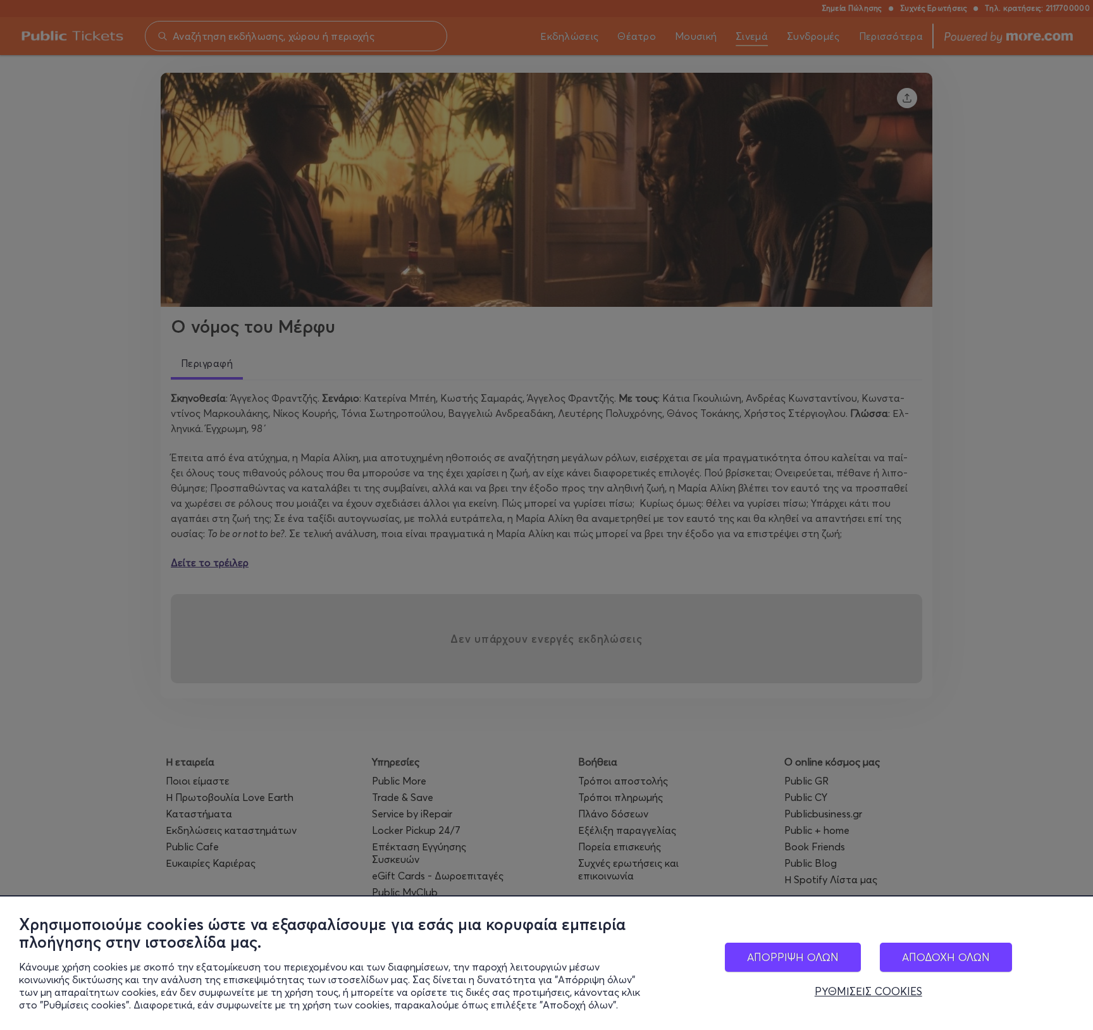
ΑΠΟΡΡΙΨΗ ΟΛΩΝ (793, 957)
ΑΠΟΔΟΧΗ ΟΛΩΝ (946, 957)
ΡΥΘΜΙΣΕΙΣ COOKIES (868, 991)
